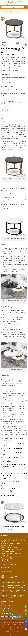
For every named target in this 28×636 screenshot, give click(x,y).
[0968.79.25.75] (26, 614)
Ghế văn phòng (14, 622)
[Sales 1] (26, 618)
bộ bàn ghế (22, 622)
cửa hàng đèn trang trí (10, 627)
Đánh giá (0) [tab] (4, 121)
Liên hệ (22, 631)
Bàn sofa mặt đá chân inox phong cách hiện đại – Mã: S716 (13, 527)
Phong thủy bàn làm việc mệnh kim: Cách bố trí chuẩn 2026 (15, 591)
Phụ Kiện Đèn (21, 627)
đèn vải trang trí (17, 626)
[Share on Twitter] (5, 109)
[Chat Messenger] (26, 629)
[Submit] (25, 7)
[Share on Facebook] (2, 109)
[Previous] (3, 27)
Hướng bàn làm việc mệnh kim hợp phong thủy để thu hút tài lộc (15, 596)
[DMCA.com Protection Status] (5, 616)
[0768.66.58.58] (26, 610)
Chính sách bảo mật (6, 567)
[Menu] (2, 2)
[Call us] (8, 560)
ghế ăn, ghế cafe (12, 624)
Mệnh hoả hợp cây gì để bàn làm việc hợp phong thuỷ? (16, 576)
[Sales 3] (26, 625)
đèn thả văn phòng (14, 629)
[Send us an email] (5, 560)
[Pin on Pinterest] (8, 109)
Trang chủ (5, 11)
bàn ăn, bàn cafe (22, 624)
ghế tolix (4, 624)
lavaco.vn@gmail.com (11, 491)
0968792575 (12, 489)
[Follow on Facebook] (2, 560)
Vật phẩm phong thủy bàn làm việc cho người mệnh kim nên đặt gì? (15, 586)
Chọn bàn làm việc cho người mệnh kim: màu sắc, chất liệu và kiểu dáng (15, 581)
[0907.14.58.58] (26, 607)
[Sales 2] (26, 622)
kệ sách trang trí (7, 626)
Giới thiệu (6, 631)
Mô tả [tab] (2, 118)
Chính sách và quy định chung (9, 564)
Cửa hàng (12, 11)
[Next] (24, 27)
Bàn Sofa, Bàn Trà (21, 11)
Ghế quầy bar (4, 622)
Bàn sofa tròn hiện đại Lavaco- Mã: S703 (14, 457)
